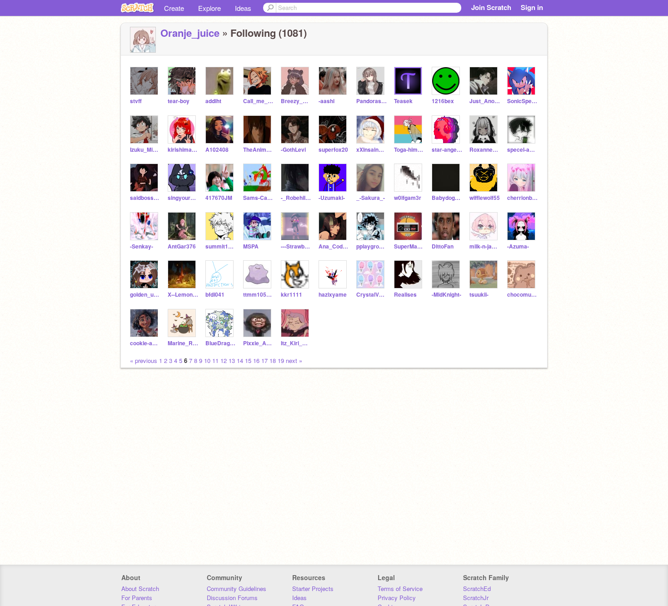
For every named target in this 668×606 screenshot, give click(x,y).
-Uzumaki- (332, 198)
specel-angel (522, 150)
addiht (213, 101)
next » (294, 360)
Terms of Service (400, 588)
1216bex (443, 101)
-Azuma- (518, 246)
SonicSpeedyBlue (522, 101)
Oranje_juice (189, 32)
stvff (136, 101)
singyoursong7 (183, 198)
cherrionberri (522, 198)
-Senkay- (141, 246)
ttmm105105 (258, 294)
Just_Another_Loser (484, 101)
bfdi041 (214, 294)
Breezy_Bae (296, 101)
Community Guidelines (236, 588)
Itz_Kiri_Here (296, 343)
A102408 (217, 150)
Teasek (403, 101)
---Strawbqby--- (296, 246)
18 (272, 360)
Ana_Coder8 (334, 246)
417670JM (218, 198)
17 (264, 360)
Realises (405, 294)
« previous (144, 360)
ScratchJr (476, 597)
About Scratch (140, 588)
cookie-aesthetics (145, 343)
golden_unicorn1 (145, 294)
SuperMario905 (409, 246)
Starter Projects (313, 588)
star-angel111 (447, 150)
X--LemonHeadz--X (183, 294)
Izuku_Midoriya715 (145, 150)
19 (281, 360)
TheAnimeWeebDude (258, 150)
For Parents (136, 597)
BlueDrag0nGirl (220, 343)
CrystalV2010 (371, 294)
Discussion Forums (232, 597)
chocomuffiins (522, 294)
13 (232, 360)
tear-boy (178, 101)
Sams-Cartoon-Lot (258, 198)
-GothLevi (293, 150)
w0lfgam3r (407, 198)
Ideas (243, 8)
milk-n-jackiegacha (484, 246)
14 (240, 360)
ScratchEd (477, 588)
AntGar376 (182, 246)
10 (207, 360)
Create (174, 8)
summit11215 (220, 246)
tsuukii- (479, 294)
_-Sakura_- (370, 198)
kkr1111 (291, 294)
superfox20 (333, 150)
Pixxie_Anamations (258, 343)
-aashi (326, 101)
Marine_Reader (183, 343)
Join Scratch (491, 7)
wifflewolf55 (484, 198)
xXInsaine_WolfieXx (371, 150)
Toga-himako (409, 150)
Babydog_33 (447, 198)
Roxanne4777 (484, 150)
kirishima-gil (183, 150)
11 (215, 360)
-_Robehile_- (296, 198)
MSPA (251, 246)
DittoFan (443, 246)
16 (256, 360)
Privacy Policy (397, 597)
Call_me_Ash (258, 101)
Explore (209, 8)
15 (248, 360)
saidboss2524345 (145, 198)
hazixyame (333, 294)
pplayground (371, 246)
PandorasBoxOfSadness (371, 101)
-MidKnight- (446, 294)
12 (223, 360)
